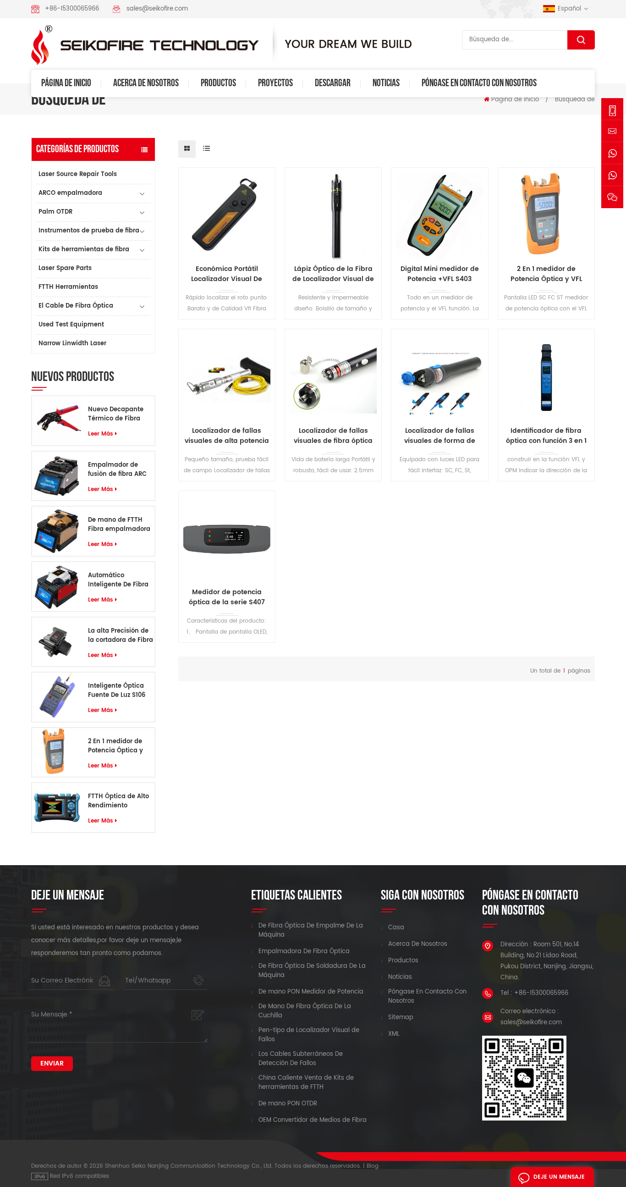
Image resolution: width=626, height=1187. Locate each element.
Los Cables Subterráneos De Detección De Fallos (300, 1059)
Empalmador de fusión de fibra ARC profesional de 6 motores (117, 470)
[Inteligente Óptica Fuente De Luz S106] (56, 697)
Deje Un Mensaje (559, 1177)
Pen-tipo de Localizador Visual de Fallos (308, 1035)
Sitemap (400, 1017)
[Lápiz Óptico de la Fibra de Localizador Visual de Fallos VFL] (333, 215)
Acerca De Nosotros (146, 83)
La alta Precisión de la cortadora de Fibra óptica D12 (120, 636)
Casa (396, 928)
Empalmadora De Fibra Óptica (304, 951)
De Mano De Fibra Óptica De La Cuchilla (304, 1011)
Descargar (333, 83)
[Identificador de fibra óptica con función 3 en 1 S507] (546, 377)
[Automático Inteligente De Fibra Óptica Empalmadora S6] (56, 586)
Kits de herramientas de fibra (83, 249)
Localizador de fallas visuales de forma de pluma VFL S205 (439, 436)
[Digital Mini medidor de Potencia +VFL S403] (439, 215)
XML (394, 1034)
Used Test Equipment (71, 325)
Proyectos (275, 83)
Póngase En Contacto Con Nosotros (479, 83)
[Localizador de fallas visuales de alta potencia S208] (226, 377)
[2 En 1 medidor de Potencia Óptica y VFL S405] (56, 752)
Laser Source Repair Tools (77, 174)
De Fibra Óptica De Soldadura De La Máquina (312, 971)
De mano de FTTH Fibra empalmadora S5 (119, 525)
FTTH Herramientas (68, 287)
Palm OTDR (55, 212)
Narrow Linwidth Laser (72, 343)
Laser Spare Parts (65, 268)
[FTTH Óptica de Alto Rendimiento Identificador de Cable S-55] (56, 807)
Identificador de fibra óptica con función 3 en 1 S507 (546, 436)
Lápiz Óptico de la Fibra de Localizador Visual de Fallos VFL (333, 274)
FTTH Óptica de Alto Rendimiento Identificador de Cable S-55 (118, 801)
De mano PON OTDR (287, 1104)
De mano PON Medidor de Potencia (310, 992)
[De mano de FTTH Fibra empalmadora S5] (56, 531)
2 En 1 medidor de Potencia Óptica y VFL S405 (115, 746)
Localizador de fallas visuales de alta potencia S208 (227, 436)
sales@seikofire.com (157, 9)
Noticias (386, 83)
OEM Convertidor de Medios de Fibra (312, 1120)
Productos (218, 83)
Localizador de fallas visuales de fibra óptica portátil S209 (333, 436)
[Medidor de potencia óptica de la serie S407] (226, 539)
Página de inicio (66, 83)
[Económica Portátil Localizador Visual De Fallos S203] (226, 215)
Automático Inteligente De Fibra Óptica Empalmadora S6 (118, 580)
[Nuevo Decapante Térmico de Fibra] (56, 420)
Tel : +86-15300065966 (534, 993)
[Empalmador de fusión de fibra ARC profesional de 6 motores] (56, 476)
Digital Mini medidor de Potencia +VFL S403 (440, 274)
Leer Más (100, 434)
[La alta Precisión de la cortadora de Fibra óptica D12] (56, 641)
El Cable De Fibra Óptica (75, 306)
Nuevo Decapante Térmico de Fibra (115, 414)
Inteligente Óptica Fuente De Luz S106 (116, 691)
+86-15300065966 (72, 9)
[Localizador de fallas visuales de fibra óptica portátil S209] (333, 377)
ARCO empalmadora (70, 193)
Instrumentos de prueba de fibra (88, 231)
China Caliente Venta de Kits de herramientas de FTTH (306, 1083)
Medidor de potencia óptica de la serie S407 (227, 597)
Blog (373, 1166)
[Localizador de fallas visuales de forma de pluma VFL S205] (439, 377)
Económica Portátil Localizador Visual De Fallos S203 (226, 274)
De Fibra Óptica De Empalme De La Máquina (310, 931)
